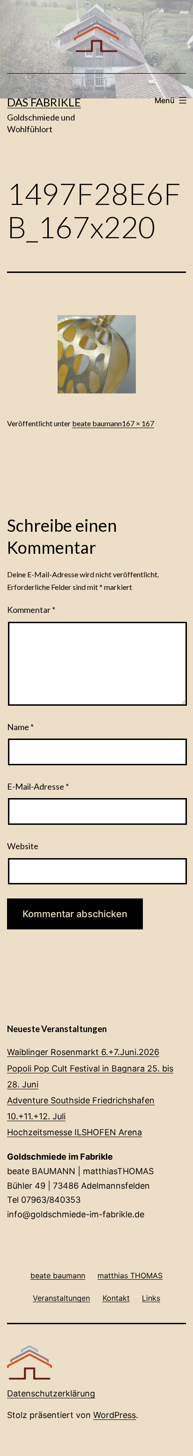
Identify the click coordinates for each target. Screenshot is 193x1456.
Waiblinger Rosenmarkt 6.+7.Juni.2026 (83, 1052)
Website (22, 846)
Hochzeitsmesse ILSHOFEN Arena (74, 1132)
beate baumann (97, 423)
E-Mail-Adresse (38, 786)
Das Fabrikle (44, 102)
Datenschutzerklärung (51, 1393)
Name (20, 727)
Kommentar (31, 609)
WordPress (114, 1415)
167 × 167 (138, 423)
